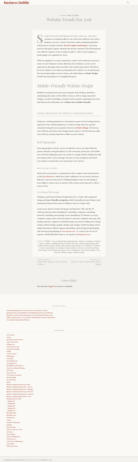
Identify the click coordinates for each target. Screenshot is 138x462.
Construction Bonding (13, 349)
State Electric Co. (11, 439)
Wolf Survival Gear (12, 446)
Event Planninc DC (12, 361)
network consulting (91, 248)
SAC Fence (10, 432)
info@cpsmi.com (83, 235)
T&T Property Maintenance (15, 441)
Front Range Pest (12, 363)
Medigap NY (11, 406)
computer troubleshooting (54, 244)
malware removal (76, 248)
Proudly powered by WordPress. (15, 460)
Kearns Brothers (11, 380)
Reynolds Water (11, 427)
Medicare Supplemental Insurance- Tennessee (20, 394)
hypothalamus (48, 177)
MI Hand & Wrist (11, 413)
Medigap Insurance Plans (14, 399)
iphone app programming (71, 246)
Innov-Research (11, 373)
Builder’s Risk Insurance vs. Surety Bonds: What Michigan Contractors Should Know (31, 317)
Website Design (66, 252)
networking (42, 250)
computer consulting (85, 241)
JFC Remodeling (11, 377)
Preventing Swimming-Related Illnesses (18, 320)
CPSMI (47, 241)
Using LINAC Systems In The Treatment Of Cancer (52, 262)
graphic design (55, 246)
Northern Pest (11, 417)
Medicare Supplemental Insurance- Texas (19, 396)
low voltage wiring (62, 248)
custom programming (87, 244)
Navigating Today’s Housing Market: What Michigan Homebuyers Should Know (30, 313)
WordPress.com (46, 460)
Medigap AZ (11, 401)
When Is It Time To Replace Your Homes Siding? (86, 262)
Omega (9, 420)
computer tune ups (71, 244)
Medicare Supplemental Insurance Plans (18, 384)
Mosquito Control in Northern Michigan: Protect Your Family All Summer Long (30, 315)
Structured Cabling (88, 250)
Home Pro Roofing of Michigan (16, 368)
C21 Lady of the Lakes (13, 346)
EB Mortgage (10, 356)
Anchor (9, 337)
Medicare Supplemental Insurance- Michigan (20, 389)
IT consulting (86, 246)
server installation (73, 250)
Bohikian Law (11, 344)
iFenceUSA (10, 370)
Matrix (8, 382)
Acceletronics (10, 335)
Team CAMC (10, 444)
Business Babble (16, 2)
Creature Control (11, 354)
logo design (50, 248)
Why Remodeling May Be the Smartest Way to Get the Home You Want (27, 310)
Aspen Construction (12, 342)
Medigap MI (11, 403)
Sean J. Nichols (11, 434)
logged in (52, 286)
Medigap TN (11, 408)
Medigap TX (11, 410)
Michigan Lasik (11, 415)
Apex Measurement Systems (15, 339)
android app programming (67, 241)
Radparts (9, 425)
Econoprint (10, 358)
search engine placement (57, 250)
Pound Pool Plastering (13, 422)
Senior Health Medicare (13, 436)
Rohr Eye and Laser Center (14, 429)
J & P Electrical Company (14, 375)
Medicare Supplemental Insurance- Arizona (19, 387)
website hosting (78, 252)
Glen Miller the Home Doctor (15, 365)
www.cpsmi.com (68, 231)
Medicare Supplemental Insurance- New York (20, 391)
